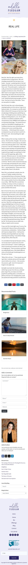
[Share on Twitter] (10, 284)
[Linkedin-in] (18, 535)
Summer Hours (5, 471)
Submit (4, 411)
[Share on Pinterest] (14, 284)
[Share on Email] (22, 284)
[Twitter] (9, 456)
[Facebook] (3, 456)
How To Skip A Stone (6, 469)
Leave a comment (6, 38)
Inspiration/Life (21, 36)
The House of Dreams (7, 476)
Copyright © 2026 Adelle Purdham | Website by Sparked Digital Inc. (14, 563)
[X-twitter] (15, 535)
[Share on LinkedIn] (18, 284)
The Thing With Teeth (6, 474)
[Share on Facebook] (6, 284)
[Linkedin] (12, 456)
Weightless (4, 467)
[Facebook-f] (10, 535)
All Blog (16, 36)
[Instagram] (6, 456)
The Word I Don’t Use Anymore (9, 478)
